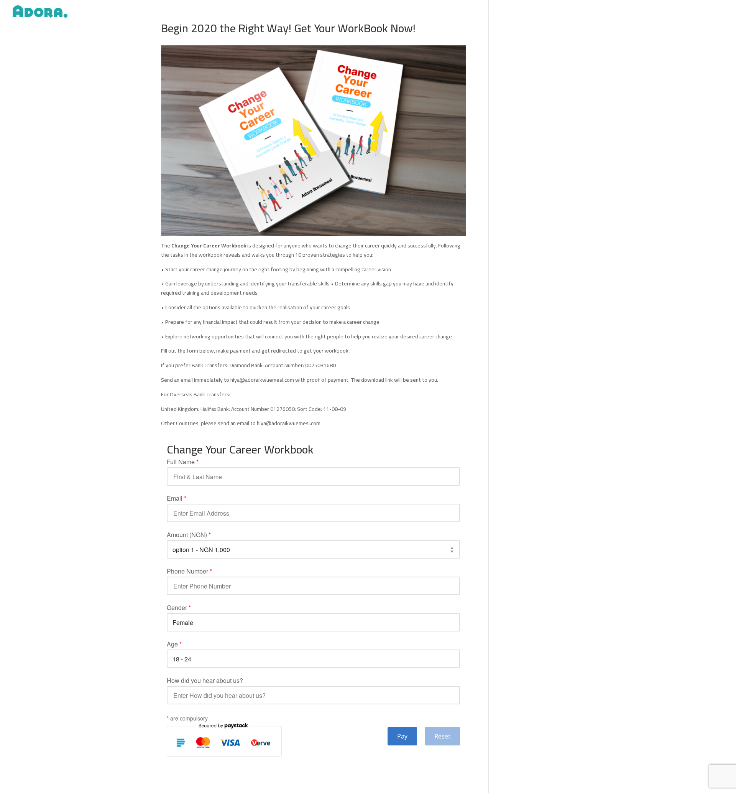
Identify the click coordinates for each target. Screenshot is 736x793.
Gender (179, 608)
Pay (402, 736)
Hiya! (719, 13)
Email (176, 498)
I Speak (516, 13)
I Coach (601, 13)
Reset (442, 736)
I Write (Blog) (546, 13)
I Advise (576, 13)
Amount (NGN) (189, 535)
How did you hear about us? (205, 681)
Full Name (183, 462)
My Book (627, 13)
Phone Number (189, 571)
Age (174, 644)
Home (462, 13)
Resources (693, 13)
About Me (489, 13)
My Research (659, 13)
